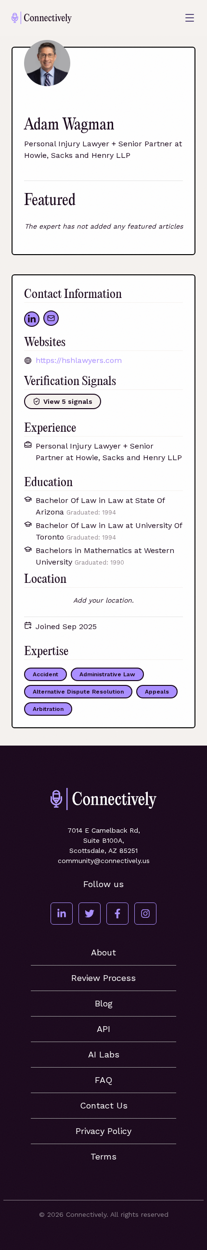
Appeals (157, 691)
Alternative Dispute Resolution (78, 691)
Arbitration (48, 709)
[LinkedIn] (62, 913)
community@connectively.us (104, 860)
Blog (104, 1003)
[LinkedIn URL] (31, 319)
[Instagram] (145, 913)
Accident (45, 674)
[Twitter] (89, 913)
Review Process (103, 978)
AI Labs (103, 1054)
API (103, 1029)
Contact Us (104, 1105)
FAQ (103, 1080)
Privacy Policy (103, 1131)
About (103, 952)
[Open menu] (189, 18)
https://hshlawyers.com (79, 360)
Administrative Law (107, 674)
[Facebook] (117, 913)
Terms (103, 1156)
